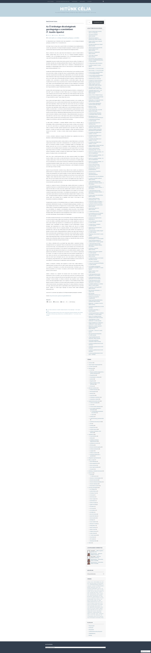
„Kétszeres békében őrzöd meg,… (96, 554)
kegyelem (92, 380)
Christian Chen (93, 493)
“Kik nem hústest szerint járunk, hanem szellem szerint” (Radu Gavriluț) (95, 49)
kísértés (91, 393)
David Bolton (92, 500)
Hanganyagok (74, 1)
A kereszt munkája (94, 402)
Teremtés (92, 469)
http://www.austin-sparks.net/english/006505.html (60, 295)
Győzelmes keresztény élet (95, 421)
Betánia (91, 438)
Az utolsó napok (92, 366)
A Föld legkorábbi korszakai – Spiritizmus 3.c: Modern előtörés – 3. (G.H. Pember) (96, 187)
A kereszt (90, 362)
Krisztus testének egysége (95, 447)
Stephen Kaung (93, 531)
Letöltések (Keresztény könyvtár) (62, 1)
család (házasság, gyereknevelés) (97, 418)
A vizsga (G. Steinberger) (94, 261)
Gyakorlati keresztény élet (94, 401)
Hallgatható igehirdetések (94, 457)
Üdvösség (91, 368)
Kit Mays (92, 519)
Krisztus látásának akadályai (96, 481)
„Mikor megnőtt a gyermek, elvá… (97, 551)
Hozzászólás (62, 35)
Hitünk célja (75, 8)
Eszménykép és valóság (95, 377)
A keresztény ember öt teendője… (97, 560)
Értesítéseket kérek (98, 22)
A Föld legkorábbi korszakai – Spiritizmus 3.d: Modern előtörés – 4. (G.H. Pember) (96, 183)
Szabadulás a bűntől (94, 399)
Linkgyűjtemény (50, 1)
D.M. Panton (92, 496)
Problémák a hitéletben (95, 397)
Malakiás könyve (61, 313)
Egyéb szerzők (93, 504)
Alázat (92, 414)
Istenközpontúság (54, 313)
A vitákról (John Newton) (94, 211)
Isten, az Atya (91, 459)
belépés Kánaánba (64, 309)
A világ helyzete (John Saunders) (95, 63)
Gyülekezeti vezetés (94, 443)
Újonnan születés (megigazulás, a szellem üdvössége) (94, 617)
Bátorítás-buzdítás (92, 388)
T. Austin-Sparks (77, 309)
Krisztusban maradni (94, 485)
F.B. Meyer (92, 506)
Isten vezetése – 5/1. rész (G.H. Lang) (96, 70)
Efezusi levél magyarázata (64, 312)
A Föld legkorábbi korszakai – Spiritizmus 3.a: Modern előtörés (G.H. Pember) (95, 245)
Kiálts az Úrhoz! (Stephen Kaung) (96, 94)
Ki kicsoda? (89, 1)
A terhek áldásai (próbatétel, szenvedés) (95, 584)
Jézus (91, 474)
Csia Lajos (92, 495)
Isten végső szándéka (94, 467)
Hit (90, 423)
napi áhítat (92, 395)
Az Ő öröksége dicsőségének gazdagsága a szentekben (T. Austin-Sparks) (61, 29)
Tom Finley (92, 537)
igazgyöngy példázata (73, 312)
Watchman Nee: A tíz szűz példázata (96, 176)
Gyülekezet (91, 434)
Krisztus (90, 472)
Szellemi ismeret (93, 429)
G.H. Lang (92, 508)
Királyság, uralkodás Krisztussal (95, 471)
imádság (91, 425)
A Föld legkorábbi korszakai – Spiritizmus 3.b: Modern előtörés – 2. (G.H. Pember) (96, 192)
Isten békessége (93, 461)
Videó (90, 542)
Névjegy (90, 635)
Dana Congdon (93, 498)
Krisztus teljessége (71, 309)
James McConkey (93, 516)
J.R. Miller (92, 512)
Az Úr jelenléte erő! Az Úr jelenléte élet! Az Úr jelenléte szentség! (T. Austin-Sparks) (96, 214)
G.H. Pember (92, 510)
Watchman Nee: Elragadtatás (95, 171)
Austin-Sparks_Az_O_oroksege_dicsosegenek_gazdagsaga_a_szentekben (63, 37)
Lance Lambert (93, 521)
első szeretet (94, 476)
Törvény (47, 311)
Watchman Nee (93, 540)
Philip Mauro (93, 525)
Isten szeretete (93, 465)
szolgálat (92, 450)
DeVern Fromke (93, 502)
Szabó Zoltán (92, 533)
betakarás (92, 416)
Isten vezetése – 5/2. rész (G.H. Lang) (96, 68)
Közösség (92, 445)
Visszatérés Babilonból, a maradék (91, 616)
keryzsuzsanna (55, 35)
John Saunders (93, 518)
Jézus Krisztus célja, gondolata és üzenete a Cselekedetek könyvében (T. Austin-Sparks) (96, 60)
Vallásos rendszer (93, 452)
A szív (91, 404)
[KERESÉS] (103, 1)
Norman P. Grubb (93, 523)
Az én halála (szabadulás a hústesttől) (54, 309)
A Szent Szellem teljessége (95, 406)
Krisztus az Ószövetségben (95, 478)
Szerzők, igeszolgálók (93, 487)
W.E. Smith (92, 539)
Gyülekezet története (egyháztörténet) (94, 595)
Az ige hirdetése (93, 436)
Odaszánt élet (93, 427)
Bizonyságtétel (93, 391)
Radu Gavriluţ (93, 527)
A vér (91, 370)
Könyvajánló (82, 1)
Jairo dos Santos (93, 514)
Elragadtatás (92, 375)
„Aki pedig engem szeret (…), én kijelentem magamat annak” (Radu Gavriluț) (95, 92)
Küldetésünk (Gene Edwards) (95, 78)
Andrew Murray (93, 491)
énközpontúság (50, 312)
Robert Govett (93, 529)
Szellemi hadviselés (94, 448)
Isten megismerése (94, 463)
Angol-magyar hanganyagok (94, 364)
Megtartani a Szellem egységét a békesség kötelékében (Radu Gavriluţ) (95, 327)
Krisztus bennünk (94, 480)
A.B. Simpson (92, 489)
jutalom (91, 379)
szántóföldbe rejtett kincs (68, 313)
